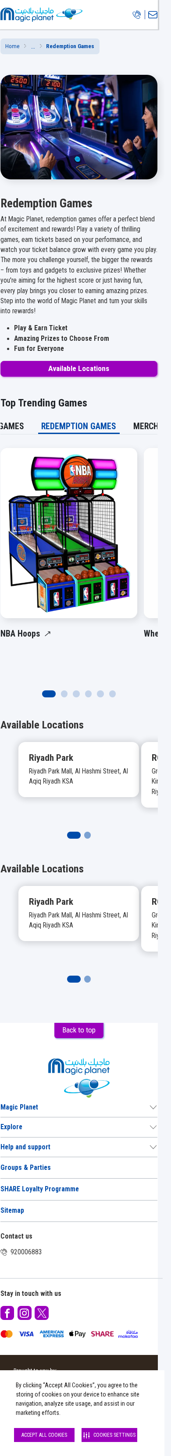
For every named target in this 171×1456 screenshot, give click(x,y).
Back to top (79, 1030)
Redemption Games (78, 426)
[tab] (79, 426)
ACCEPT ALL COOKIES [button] (44, 1435)
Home (12, 46)
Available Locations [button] (78, 368)
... (33, 46)
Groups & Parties (25, 1168)
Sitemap (12, 1210)
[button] (33, 46)
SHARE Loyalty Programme (39, 1189)
